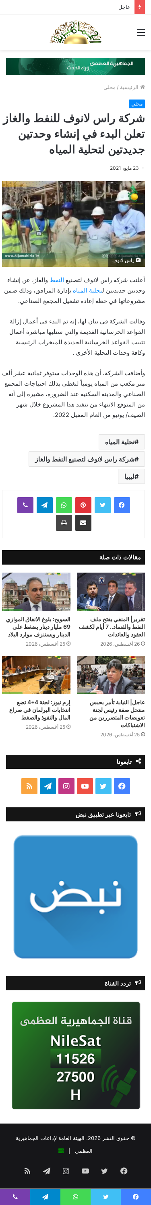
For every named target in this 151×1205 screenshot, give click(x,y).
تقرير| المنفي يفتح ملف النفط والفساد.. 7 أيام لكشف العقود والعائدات (112, 627)
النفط (57, 280)
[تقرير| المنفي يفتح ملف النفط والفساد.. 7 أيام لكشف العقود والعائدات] (111, 592)
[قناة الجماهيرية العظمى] (75, 32)
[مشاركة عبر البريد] (83, 523)
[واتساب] (64, 505)
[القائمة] (141, 35)
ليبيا (129, 476)
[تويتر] (103, 505)
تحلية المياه (87, 290)
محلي (109, 87)
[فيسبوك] (122, 505)
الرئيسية (130, 87)
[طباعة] (64, 523)
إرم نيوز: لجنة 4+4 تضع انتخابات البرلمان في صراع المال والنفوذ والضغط (39, 710)
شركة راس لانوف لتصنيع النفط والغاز (84, 459)
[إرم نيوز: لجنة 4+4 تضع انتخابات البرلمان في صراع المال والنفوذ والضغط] (36, 675)
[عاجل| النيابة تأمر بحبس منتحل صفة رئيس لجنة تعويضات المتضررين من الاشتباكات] (111, 675)
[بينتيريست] (83, 505)
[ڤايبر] (25, 505)
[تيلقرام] (45, 505)
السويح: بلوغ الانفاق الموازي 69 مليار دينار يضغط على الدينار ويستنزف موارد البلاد (38, 627)
